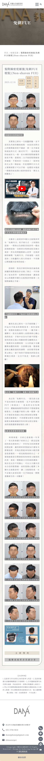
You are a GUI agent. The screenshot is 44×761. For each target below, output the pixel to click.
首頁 (6, 52)
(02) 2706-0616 (12, 730)
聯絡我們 (22, 757)
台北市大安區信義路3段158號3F (18, 725)
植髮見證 (14, 52)
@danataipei (11, 740)
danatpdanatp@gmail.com (17, 735)
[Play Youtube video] (22, 188)
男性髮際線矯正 (29, 82)
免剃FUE (21, 82)
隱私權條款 (23, 751)
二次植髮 (36, 82)
